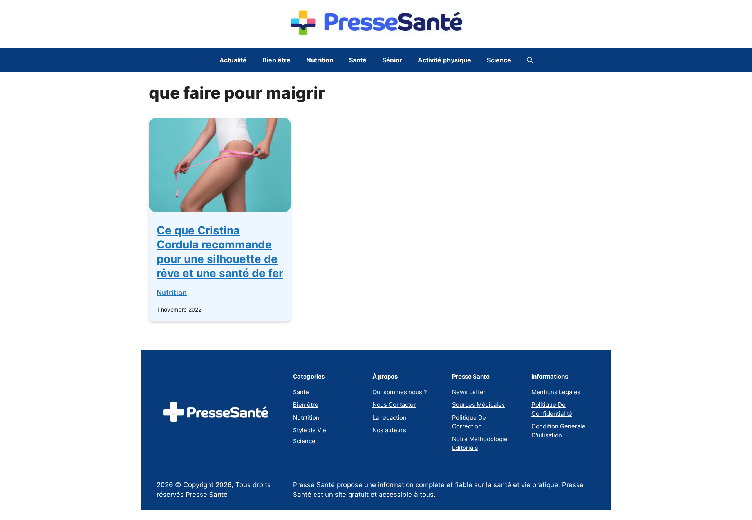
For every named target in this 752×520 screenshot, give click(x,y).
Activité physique (444, 60)
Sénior (392, 60)
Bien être (276, 60)
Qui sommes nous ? (399, 392)
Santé (358, 60)
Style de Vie (309, 430)
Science (499, 60)
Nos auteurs (389, 430)
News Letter (469, 392)
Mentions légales (555, 392)
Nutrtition (306, 417)
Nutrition (319, 60)
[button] (530, 60)
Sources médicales (478, 404)
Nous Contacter (394, 404)
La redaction (389, 417)
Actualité (233, 60)
